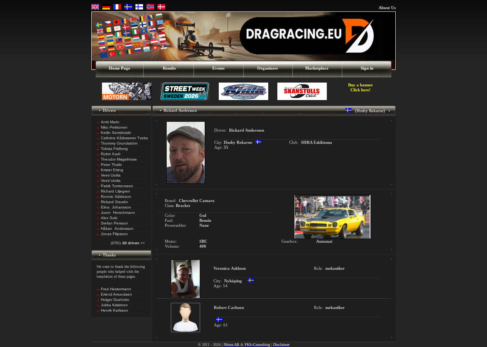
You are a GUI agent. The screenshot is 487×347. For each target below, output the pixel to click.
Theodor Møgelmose (119, 159)
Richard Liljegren (115, 191)
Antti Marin (110, 122)
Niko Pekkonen (114, 127)
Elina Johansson (116, 207)
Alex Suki (109, 218)
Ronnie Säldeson (116, 196)
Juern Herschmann (118, 212)
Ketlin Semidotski (116, 133)
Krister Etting (112, 170)
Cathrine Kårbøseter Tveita (124, 138)
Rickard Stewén (114, 202)
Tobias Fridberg (114, 148)
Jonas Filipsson (114, 234)
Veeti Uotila (111, 175)
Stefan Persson (114, 223)
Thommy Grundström (119, 143)
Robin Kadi (110, 154)
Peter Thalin (111, 164)
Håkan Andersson (117, 228)
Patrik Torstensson (117, 186)
